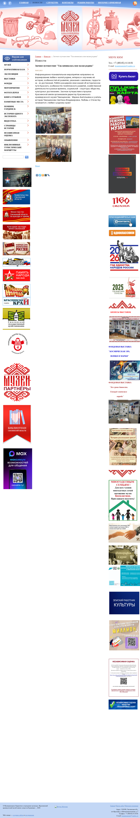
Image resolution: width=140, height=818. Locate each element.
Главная (38, 56)
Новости (37, 3)
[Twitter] (40, 175)
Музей (7, 65)
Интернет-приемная (109, 3)
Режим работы (86, 3)
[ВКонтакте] (37, 175)
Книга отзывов (12, 97)
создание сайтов (18, 815)
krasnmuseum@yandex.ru (125, 66)
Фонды (8, 83)
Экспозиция (11, 74)
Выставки (9, 79)
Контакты (67, 3)
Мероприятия (12, 88)
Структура (52, 3)
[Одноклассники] (42, 175)
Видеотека (10, 121)
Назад (37, 166)
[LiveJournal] (48, 175)
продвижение (29, 815)
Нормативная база (14, 70)
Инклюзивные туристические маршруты (13, 147)
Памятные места (13, 102)
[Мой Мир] (45, 175)
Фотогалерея (11, 93)
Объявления (11, 140)
